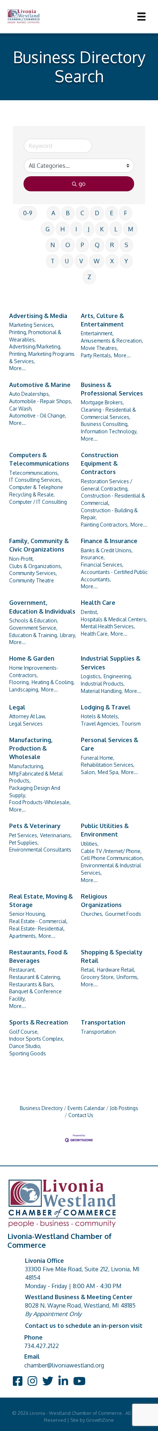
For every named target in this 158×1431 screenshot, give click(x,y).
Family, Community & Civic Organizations (39, 545)
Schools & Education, (33, 620)
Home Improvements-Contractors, (33, 671)
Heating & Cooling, (53, 682)
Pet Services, (23, 835)
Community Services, (33, 573)
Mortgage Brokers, (102, 402)
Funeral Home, (97, 758)
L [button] (115, 229)
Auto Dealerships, (29, 394)
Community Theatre (31, 580)
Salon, (88, 772)
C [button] (82, 213)
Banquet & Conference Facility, (35, 995)
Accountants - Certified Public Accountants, (114, 575)
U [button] (67, 261)
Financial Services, (102, 564)
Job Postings (124, 1108)
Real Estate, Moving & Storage (41, 900)
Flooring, (19, 682)
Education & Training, (33, 635)
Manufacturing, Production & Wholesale (31, 748)
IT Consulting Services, (35, 480)
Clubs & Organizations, (35, 566)
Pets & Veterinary (35, 826)
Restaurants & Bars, (31, 984)
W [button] (97, 261)
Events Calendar (86, 1108)
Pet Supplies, (24, 842)
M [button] (130, 229)
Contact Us (80, 1115)
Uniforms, (127, 977)
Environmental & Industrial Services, (111, 869)
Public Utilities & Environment (105, 830)
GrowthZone (100, 1420)
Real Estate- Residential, (37, 928)
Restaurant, (22, 969)
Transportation (103, 1022)
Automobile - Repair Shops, (40, 401)
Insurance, (93, 557)
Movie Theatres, (99, 348)
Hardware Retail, (116, 969)
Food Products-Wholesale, (40, 802)
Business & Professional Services (112, 389)
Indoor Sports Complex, (36, 1039)
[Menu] (141, 16)
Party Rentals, (96, 355)
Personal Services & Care (109, 744)
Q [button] (97, 245)
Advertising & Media (38, 315)
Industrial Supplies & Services (110, 663)
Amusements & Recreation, (112, 340)
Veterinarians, (56, 835)
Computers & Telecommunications (39, 459)
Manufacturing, (26, 766)
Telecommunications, (34, 473)
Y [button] (126, 261)
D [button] (97, 213)
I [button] (76, 229)
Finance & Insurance (109, 541)
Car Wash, (20, 408)
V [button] (81, 261)
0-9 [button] (27, 213)
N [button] (52, 245)
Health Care (98, 602)
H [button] (62, 229)
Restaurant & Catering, (35, 977)
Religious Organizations (101, 900)
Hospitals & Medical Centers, (114, 619)
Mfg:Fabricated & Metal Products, (36, 777)
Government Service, (33, 628)
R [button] (112, 245)
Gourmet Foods (123, 914)
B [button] (68, 213)
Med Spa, (108, 772)
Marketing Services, (31, 325)
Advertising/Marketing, (35, 346)
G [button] (48, 229)
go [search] (82, 183)
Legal (17, 707)
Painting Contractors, (105, 524)
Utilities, (89, 844)
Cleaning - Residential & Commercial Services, (108, 413)
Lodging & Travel (105, 707)
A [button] (53, 213)
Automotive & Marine (40, 385)
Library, (68, 635)
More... (17, 368)
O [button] (67, 245)
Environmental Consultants (40, 849)
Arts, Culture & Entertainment (102, 320)
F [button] (125, 213)
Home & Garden (31, 658)
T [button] (52, 261)
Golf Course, (24, 1032)
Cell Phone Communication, (112, 858)
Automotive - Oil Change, (37, 415)
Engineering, (118, 676)
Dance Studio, (25, 1046)
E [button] (111, 213)
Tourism (130, 723)
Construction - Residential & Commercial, (113, 499)
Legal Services (26, 723)
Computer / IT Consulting (38, 502)
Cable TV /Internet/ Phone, (111, 851)
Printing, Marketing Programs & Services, (42, 357)
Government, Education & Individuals (42, 607)
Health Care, (95, 633)
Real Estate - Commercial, (38, 921)
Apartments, (23, 936)
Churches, (92, 914)
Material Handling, (102, 691)
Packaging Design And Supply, (34, 791)
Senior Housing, (27, 914)
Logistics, (91, 676)
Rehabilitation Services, (107, 765)
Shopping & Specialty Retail (112, 956)
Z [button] (89, 277)
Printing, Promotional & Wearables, (35, 336)
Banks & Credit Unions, (107, 550)
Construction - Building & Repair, (109, 514)
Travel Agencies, (100, 723)
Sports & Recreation (38, 1022)
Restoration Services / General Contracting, (106, 485)
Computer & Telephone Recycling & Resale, (36, 491)
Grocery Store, (98, 977)
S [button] (126, 245)
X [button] (112, 261)
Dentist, (89, 612)
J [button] (88, 229)
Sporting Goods (27, 1053)
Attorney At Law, (27, 716)
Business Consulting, (105, 424)
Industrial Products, (103, 683)
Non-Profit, (21, 559)
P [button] (82, 245)
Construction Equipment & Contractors (99, 463)
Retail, (88, 969)
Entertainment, (97, 333)
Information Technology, (109, 431)
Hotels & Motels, (100, 716)
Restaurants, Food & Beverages (38, 956)
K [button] (102, 229)
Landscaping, (24, 689)
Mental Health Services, (108, 626)
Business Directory (41, 1108)
